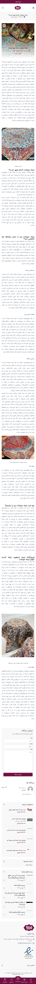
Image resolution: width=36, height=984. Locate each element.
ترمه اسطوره (30, 573)
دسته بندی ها (28, 861)
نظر (31, 749)
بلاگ (20, 17)
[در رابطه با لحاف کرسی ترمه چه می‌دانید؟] (29, 905)
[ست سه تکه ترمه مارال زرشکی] (29, 811)
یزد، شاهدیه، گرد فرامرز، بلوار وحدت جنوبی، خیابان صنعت (18, 940)
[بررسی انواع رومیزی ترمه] (29, 914)
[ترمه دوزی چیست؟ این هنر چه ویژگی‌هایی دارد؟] (29, 896)
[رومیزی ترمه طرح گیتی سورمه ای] (29, 841)
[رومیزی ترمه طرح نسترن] (29, 821)
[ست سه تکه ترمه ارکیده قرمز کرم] (29, 851)
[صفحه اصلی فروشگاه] (24, 17)
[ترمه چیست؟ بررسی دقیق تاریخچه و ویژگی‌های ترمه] (29, 878)
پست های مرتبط (27, 872)
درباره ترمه (14, 17)
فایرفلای (14, 974)
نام (31, 738)
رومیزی (28, 109)
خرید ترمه (31, 112)
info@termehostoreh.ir (25, 943)
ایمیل (31, 744)
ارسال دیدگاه (18, 774)
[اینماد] (28, 953)
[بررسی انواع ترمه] (29, 887)
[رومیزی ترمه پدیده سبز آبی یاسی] (29, 831)
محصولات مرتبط (27, 804)
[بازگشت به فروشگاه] (17, 8)
